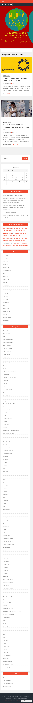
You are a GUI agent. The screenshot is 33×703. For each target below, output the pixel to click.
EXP (4, 468)
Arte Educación (7, 345)
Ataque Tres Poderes (8, 360)
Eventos (5, 465)
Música (5, 591)
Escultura (5, 459)
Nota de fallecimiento (8, 594)
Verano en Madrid (7, 661)
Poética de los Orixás (8, 608)
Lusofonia (5, 573)
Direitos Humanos (7, 439)
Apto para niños (7, 333)
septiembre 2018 (7, 291)
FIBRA (4, 480)
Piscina (5, 605)
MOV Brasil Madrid (8, 588)
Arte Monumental (7, 348)
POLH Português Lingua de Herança (12, 611)
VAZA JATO (6, 658)
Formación (5, 494)
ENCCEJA (5, 456)
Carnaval (5, 383)
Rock (4, 620)
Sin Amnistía (6, 632)
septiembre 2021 (7, 270)
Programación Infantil (8, 614)
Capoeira (5, 380)
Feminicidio (6, 474)
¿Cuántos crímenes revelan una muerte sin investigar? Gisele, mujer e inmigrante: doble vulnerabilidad (14, 207)
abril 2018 (5, 305)
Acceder (5, 677)
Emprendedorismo (7, 453)
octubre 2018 (6, 288)
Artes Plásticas (6, 354)
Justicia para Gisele (8, 538)
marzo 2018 (6, 308)
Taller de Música (7, 640)
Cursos (5, 412)
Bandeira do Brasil (7, 363)
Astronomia (6, 357)
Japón (4, 529)
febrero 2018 (6, 311)
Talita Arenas (6, 635)
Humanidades (6, 520)
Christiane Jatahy (7, 389)
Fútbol (4, 503)
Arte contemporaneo (8, 342)
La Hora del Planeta (8, 541)
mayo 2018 (6, 302)
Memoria (5, 576)
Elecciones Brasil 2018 (8, 450)
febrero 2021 (6, 279)
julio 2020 (5, 282)
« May (4, 185)
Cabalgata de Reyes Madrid (9, 371)
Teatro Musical (6, 646)
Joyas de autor (6, 535)
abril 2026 (5, 258)
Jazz (4, 532)
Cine (7, 120)
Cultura (5, 406)
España (5, 462)
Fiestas (4, 488)
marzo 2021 (6, 276)
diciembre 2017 (7, 317)
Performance (6, 599)
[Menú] (2, 1)
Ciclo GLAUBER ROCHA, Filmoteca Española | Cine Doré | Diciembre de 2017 (16, 127)
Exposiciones (6, 471)
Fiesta (4, 482)
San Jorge (5, 626)
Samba (4, 623)
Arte (4, 120)
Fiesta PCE (5, 485)
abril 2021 (5, 273)
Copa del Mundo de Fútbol (9, 403)
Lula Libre (5, 567)
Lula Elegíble (6, 564)
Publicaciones (6, 617)
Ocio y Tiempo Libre (8, 596)
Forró (4, 497)
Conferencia (6, 398)
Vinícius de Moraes (8, 664)
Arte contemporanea (8, 339)
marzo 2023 (6, 264)
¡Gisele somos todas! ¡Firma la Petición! (13, 195)
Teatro (4, 643)
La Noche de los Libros (8, 544)
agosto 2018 (6, 293)
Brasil (4, 368)
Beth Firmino (6, 228)
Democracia (6, 424)
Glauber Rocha (7, 122)
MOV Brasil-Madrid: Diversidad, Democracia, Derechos (16, 35)
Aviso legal (8, 700)
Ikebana (5, 523)
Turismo (5, 649)
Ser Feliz (5, 629)
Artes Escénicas (7, 351)
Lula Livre (5, 570)
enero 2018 (6, 314)
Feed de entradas (7, 680)
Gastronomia (6, 509)
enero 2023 (6, 267)
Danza (4, 415)
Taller (4, 637)
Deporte (5, 427)
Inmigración (6, 526)
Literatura (5, 556)
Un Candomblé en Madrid (9, 212)
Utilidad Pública (7, 655)
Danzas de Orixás (7, 418)
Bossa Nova (6, 365)
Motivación (6, 585)
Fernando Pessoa (7, 477)
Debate (5, 421)
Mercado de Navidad (8, 579)
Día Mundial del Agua (8, 433)
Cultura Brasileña (23, 120)
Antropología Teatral (8, 330)
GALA (4, 506)
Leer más (8, 93)
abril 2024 (5, 261)
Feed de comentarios (8, 683)
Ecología (5, 444)
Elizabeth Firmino (7, 83)
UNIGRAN (5, 652)
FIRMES (5, 491)
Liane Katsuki (6, 547)
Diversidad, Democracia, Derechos (11, 442)
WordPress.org (7, 686)
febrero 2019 (6, 285)
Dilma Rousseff (7, 436)
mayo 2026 (6, 255)
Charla (4, 386)
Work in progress (7, 667)
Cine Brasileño (6, 75)
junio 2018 (5, 299)
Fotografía (5, 500)
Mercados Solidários (8, 582)
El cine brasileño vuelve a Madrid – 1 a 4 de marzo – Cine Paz (15, 216)
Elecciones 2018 (7, 447)
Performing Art (7, 602)
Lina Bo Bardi (6, 553)
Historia (5, 518)
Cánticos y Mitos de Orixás (9, 377)
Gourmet (5, 515)
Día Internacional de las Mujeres (11, 430)
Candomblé (6, 374)
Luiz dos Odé (6, 558)
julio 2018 (5, 296)
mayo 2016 (6, 320)
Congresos (5, 401)
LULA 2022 (6, 561)
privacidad (19, 700)
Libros (4, 550)
